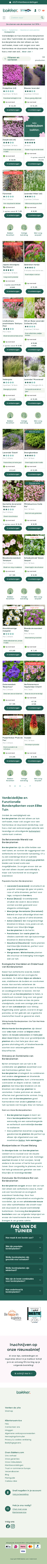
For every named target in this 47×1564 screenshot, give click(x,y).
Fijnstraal (7, 193)
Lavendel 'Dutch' (10, 452)
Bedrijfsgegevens (13, 1443)
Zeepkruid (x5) (9, 139)
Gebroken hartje (32, 264)
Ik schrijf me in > (23, 1373)
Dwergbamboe (31, 452)
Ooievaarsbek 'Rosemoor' (9, 685)
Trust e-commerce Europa (18, 1468)
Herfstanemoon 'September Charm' (33, 685)
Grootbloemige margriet (10, 629)
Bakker (22, 1140)
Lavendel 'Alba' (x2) (33, 193)
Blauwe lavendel (32, 88)
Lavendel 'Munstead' (33, 379)
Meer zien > (27, 51)
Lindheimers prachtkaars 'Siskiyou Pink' (12, 323)
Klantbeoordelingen (14, 1465)
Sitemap (9, 1411)
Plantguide (10, 1478)
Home (4, 30)
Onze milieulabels (13, 1462)
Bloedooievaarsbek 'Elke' (33, 629)
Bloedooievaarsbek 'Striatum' (12, 559)
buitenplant (34, 831)
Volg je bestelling (21, 1494)
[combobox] (27, 17)
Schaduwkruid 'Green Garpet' (34, 559)
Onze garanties (12, 1459)
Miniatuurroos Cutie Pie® (33, 505)
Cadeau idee (11, 1481)
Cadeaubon (29, 139)
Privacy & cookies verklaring (18, 1439)
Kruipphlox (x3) (9, 88)
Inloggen (9, 1430)
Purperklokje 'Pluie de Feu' (13, 738)
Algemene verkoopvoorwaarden (20, 1433)
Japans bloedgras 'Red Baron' (11, 265)
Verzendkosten (12, 1471)
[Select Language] (29, 11)
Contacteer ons (12, 1427)
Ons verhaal (10, 1455)
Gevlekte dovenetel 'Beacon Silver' (12, 505)
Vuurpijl (27, 737)
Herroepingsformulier (15, 1436)
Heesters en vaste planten (30, 30)
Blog (7, 1474)
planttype (30, 860)
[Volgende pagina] (36, 786)
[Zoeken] (42, 17)
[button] (2, 17)
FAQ (7, 1424)
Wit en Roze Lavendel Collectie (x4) (34, 322)
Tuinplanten (13, 30)
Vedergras (7, 379)
